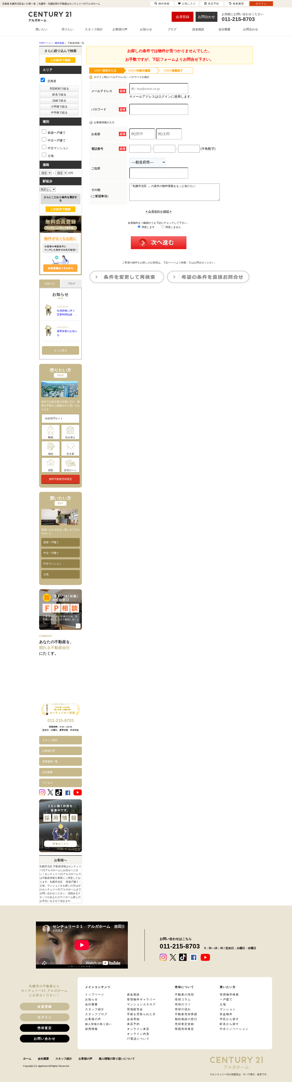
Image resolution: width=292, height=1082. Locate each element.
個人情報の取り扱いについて (117, 1058)
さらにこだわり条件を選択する (60, 199)
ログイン (44, 1017)
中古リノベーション (234, 1029)
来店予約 (133, 1024)
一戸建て (226, 999)
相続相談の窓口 (186, 1019)
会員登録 (182, 17)
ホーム (27, 1058)
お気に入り (189, 3)
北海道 (51, 81)
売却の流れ (183, 1009)
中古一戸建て (57, 140)
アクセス (47, 782)
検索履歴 (238, 3)
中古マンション (58, 148)
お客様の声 (48, 750)
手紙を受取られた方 (141, 1014)
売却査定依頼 (184, 1024)
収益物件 (226, 1014)
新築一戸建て (57, 132)
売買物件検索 (229, 994)
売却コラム (183, 999)
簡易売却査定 (184, 1029)
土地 (51, 155)
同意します (148, 227)
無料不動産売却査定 (60, 479)
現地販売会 (135, 1009)
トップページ (94, 994)
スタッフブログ (96, 1014)
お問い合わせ (45, 1038)
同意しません (173, 227)
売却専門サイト (54, 418)
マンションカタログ (141, 1004)
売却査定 (44, 1028)
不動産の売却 (184, 994)
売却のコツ (183, 1004)
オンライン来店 (138, 1029)
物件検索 (164, 3)
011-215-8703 (60, 720)
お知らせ (91, 999)
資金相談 (133, 994)
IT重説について (138, 1038)
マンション (228, 1009)
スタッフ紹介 (50, 740)
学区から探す (229, 1019)
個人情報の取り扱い (98, 1024)
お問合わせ (206, 17)
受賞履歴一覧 (50, 761)
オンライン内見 (138, 1033)
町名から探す (229, 1024)
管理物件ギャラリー (141, 999)
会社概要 (47, 772)
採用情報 (91, 1029)
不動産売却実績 (186, 1014)
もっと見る (60, 350)
